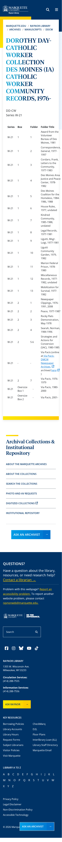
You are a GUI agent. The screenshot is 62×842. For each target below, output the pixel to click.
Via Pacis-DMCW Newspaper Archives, (47, 361)
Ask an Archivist (27, 535)
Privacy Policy (10, 799)
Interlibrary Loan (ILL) (45, 739)
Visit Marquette (11, 755)
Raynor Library (40, 26)
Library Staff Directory (45, 745)
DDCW (49, 29)
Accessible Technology (15, 815)
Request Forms (11, 739)
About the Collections (21, 474)
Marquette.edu (16, 26)
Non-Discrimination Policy (17, 809)
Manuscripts (33, 29)
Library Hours (11, 734)
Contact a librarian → (19, 579)
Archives (15, 29)
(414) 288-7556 (11, 691)
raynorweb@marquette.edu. (20, 603)
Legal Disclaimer (12, 804)
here (53, 370)
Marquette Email (42, 750)
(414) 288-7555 (11, 681)
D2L (35, 729)
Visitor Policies (11, 750)
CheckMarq (39, 724)
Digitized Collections (20, 503)
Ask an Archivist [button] (33, 826)
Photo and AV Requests (21, 493)
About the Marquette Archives (26, 464)
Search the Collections (21, 483)
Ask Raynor (12, 704)
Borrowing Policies (13, 724)
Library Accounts (12, 729)
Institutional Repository (22, 513)
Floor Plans (39, 734)
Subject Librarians (13, 745)
